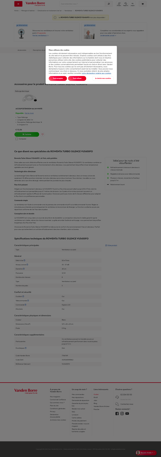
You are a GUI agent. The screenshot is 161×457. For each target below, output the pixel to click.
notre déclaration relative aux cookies (96, 73)
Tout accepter (58, 78)
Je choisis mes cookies (103, 78)
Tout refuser (77, 78)
